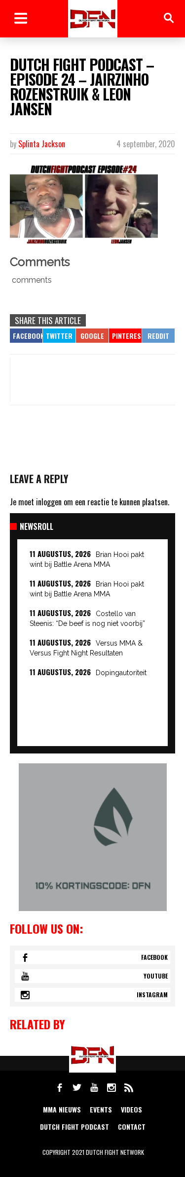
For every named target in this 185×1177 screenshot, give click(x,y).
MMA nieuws (62, 1109)
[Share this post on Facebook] (26, 335)
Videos (131, 1109)
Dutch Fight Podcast (74, 1126)
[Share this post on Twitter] (59, 335)
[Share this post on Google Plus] (92, 335)
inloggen (49, 502)
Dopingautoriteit (121, 673)
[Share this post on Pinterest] (125, 335)
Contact (132, 1126)
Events (101, 1109)
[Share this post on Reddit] (158, 335)
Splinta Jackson (41, 144)
